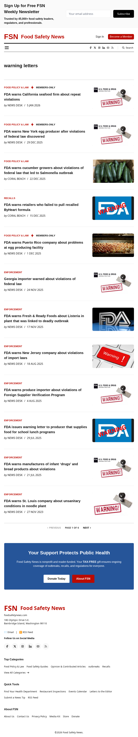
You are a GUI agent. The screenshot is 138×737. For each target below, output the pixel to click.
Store (66, 716)
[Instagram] (99, 47)
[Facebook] (90, 47)
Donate (76, 716)
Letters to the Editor (101, 691)
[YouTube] (108, 47)
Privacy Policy (39, 716)
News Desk (15, 105)
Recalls (9, 198)
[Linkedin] (103, 47)
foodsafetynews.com (15, 615)
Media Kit (54, 716)
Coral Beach (16, 179)
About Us (9, 716)
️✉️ (9, 632)
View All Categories (15, 672)
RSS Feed (33, 697)
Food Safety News (73, 732)
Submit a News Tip (14, 697)
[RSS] (112, 47)
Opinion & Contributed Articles (68, 666)
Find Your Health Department (20, 691)
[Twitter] (95, 47)
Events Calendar (78, 691)
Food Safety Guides (37, 666)
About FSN (83, 578)
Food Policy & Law (16, 87)
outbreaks (94, 666)
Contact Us (23, 716)
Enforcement (13, 272)
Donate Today (56, 578)
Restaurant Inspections (53, 691)
